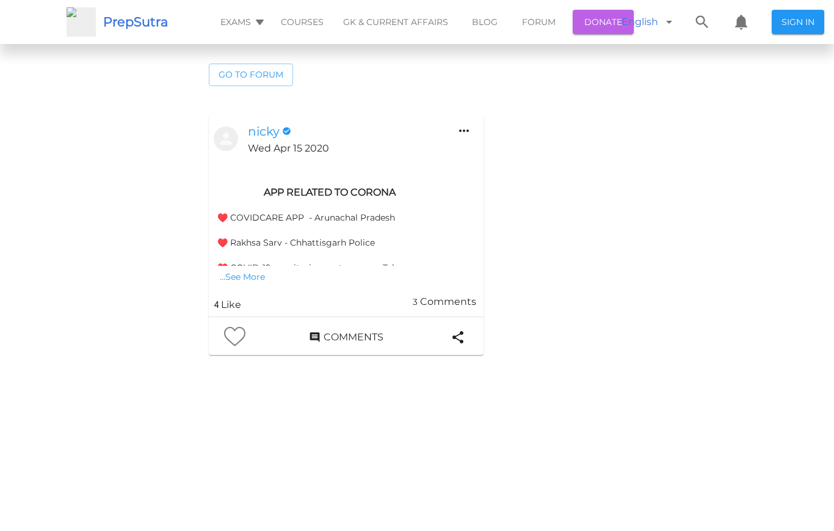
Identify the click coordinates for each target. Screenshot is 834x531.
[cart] (741, 22)
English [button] (640, 21)
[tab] (241, 22)
